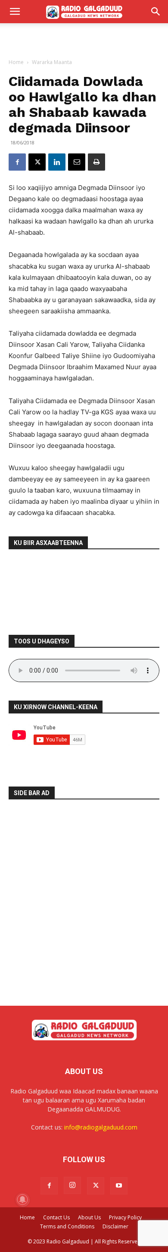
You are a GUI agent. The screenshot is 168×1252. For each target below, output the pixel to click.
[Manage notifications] (22, 1199)
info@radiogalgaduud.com (100, 1127)
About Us (89, 1217)
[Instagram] (72, 1185)
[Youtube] (119, 1185)
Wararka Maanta (52, 62)
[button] (14, 11)
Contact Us (56, 1217)
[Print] (96, 162)
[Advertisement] (84, 38)
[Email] (76, 162)
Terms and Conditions (67, 1226)
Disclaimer (115, 1226)
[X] (37, 162)
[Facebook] (17, 162)
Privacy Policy (125, 1217)
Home (16, 62)
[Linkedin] (56, 162)
